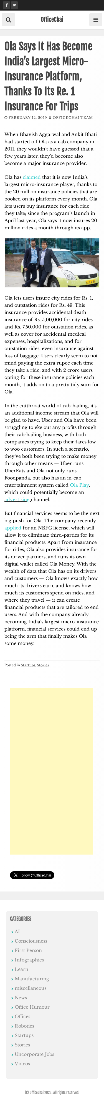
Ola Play (79, 485)
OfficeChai (52, 19)
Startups (28, 665)
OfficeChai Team (73, 117)
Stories (43, 665)
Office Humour (32, 1007)
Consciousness (31, 941)
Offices (22, 1016)
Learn (21, 969)
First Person (28, 950)
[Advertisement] (51, 771)
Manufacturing (32, 978)
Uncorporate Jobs (34, 1054)
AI (17, 931)
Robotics (24, 1026)
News (21, 997)
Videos (22, 1063)
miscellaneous (30, 988)
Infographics (29, 960)
